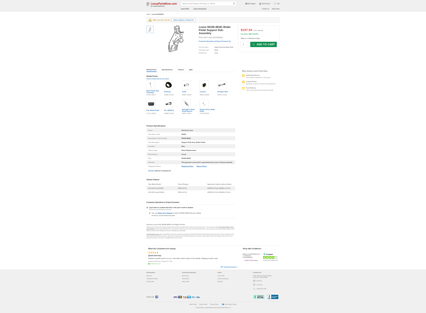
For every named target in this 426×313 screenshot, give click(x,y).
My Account (185, 276)
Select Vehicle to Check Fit (183, 20)
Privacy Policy (214, 304)
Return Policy (202, 166)
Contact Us (265, 9)
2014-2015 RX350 (224, 227)
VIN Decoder (150, 281)
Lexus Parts (185, 9)
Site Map (220, 281)
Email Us (259, 281)
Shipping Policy (187, 166)
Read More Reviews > (230, 267)
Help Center (276, 9)
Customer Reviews (152, 278)
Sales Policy (193, 304)
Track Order (185, 278)
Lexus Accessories (199, 9)
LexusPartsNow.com (152, 234)
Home (148, 14)
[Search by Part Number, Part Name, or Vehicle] (234, 3)
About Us (149, 276)
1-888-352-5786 (261, 289)
